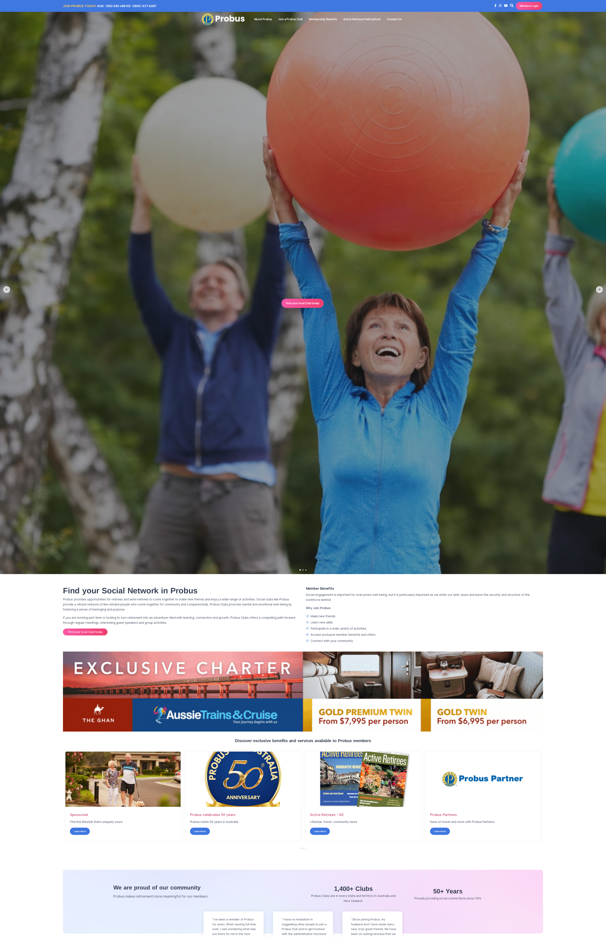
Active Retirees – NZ (447, 814)
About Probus (263, 19)
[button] (6, 289)
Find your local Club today (302, 307)
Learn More (80, 831)
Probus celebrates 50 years (333, 814)
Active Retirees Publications (362, 19)
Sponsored (199, 814)
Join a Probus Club (290, 19)
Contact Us (394, 19)
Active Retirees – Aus (87, 814)
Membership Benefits (323, 19)
